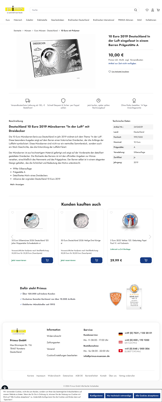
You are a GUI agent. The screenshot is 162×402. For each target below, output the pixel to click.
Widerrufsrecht (54, 336)
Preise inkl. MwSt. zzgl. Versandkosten (125, 59)
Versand (51, 349)
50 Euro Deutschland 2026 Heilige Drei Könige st (80, 242)
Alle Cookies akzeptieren (147, 395)
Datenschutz (68, 375)
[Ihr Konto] (152, 10)
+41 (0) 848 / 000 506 (137, 348)
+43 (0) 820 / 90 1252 (137, 340)
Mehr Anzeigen (17, 184)
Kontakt (103, 375)
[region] (57, 61)
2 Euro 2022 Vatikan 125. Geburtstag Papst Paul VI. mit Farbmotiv (128, 242)
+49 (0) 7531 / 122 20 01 (138, 333)
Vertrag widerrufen (127, 375)
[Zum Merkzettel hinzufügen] (12, 212)
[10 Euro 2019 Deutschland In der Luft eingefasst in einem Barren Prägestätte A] (56, 61)
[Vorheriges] (12, 237)
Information (53, 329)
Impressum (40, 375)
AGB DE (79, 375)
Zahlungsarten (53, 342)
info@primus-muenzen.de (97, 356)
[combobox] (81, 10)
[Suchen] (136, 10)
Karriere (30, 375)
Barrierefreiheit (91, 375)
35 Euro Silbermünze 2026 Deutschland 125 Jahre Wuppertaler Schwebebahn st (30, 242)
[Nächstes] (150, 237)
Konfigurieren (96, 395)
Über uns (112, 375)
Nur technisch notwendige (119, 395)
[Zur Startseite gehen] (15, 10)
